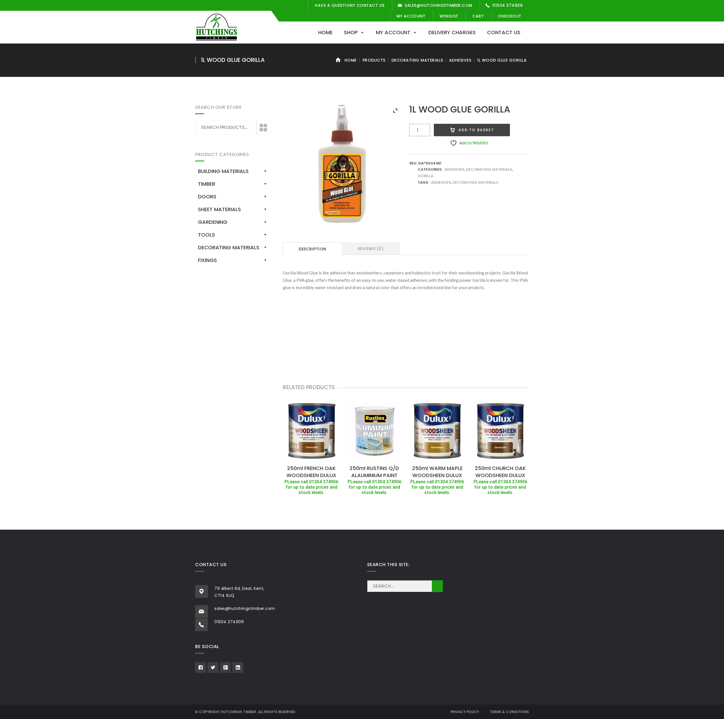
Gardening (212, 222)
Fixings (207, 260)
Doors (207, 196)
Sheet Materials (219, 209)
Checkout (510, 16)
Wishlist (448, 16)
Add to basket (476, 130)
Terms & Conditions (509, 711)
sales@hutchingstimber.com (438, 5)
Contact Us (503, 32)
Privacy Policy (465, 711)
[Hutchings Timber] (216, 26)
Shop (351, 32)
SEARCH (437, 586)
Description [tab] (312, 249)
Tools (206, 234)
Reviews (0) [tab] (371, 249)
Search (263, 128)
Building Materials (223, 171)
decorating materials (475, 182)
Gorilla (425, 176)
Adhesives (460, 60)
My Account (411, 16)
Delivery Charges (452, 32)
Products (374, 60)
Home (325, 32)
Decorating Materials (417, 60)
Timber (206, 183)
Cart (478, 16)
